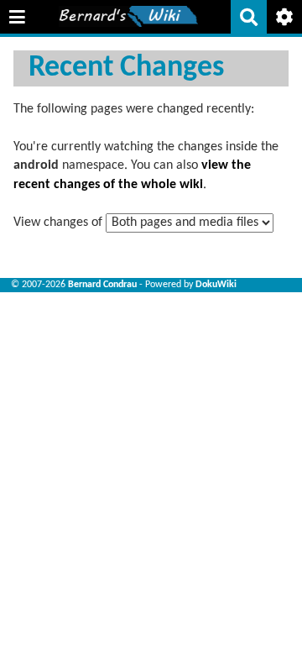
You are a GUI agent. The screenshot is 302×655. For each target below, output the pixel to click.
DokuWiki (216, 285)
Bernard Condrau (102, 285)
